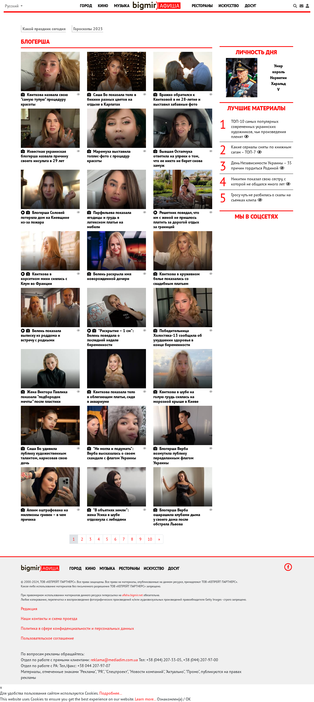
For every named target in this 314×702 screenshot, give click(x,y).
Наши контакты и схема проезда (49, 618)
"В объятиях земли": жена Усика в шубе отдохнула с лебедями (108, 514)
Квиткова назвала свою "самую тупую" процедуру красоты (44, 99)
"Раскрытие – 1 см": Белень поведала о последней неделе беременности (110, 337)
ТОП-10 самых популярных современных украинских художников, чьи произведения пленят (258, 129)
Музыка (122, 5)
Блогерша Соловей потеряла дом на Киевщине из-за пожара (45, 217)
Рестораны (202, 5)
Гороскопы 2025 (88, 28)
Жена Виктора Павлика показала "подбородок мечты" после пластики (44, 396)
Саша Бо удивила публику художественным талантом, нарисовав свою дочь (44, 455)
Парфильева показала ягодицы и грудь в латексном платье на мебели (109, 219)
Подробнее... (110, 693)
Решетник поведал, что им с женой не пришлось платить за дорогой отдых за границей (176, 219)
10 (150, 539)
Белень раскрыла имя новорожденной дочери (109, 276)
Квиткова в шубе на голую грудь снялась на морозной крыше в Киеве (175, 396)
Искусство (229, 5)
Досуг (250, 5)
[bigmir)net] (145, 5)
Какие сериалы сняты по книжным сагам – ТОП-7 (261, 149)
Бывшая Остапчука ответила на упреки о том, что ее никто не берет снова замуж (177, 158)
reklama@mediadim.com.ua (114, 659)
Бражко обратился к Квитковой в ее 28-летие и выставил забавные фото (176, 99)
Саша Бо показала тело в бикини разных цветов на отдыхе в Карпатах (111, 99)
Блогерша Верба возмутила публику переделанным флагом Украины (173, 455)
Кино (103, 5)
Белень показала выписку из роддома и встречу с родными (41, 335)
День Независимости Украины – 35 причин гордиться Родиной (261, 165)
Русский (12, 5)
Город (86, 5)
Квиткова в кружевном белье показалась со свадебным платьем (176, 278)
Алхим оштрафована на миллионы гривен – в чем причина (44, 514)
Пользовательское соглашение (47, 638)
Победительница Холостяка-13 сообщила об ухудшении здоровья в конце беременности (177, 337)
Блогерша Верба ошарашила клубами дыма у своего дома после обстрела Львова (176, 517)
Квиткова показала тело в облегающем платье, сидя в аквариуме (111, 396)
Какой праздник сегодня (44, 28)
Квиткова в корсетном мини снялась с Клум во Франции (44, 278)
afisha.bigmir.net (132, 595)
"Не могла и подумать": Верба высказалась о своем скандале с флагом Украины (111, 453)
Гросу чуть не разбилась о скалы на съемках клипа (261, 197)
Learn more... (145, 699)
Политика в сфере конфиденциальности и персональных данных (77, 628)
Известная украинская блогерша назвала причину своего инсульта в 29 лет (44, 156)
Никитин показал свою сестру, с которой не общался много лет (258, 181)
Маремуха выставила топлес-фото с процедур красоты (109, 156)
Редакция (29, 608)
